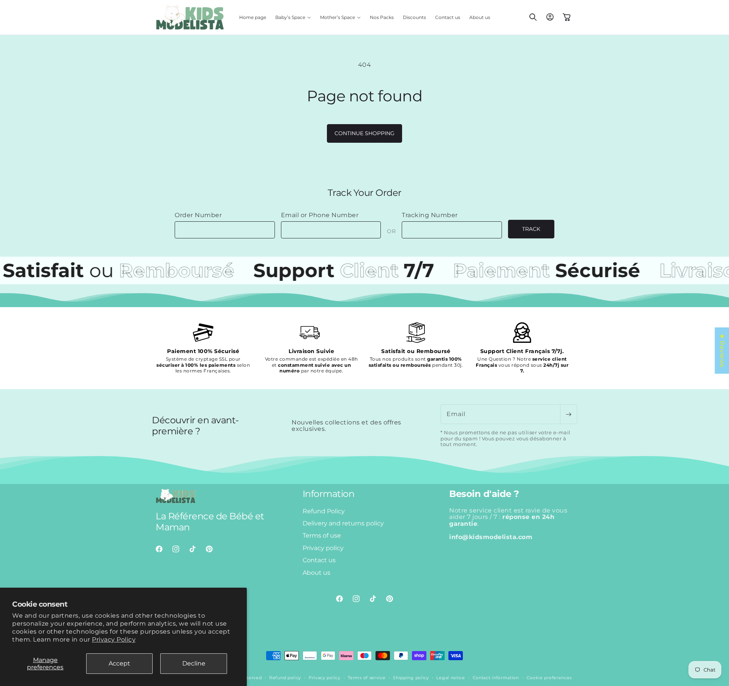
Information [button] (329, 494)
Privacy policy (323, 548)
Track (531, 229)
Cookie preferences (549, 677)
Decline (193, 663)
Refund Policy (324, 511)
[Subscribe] (568, 414)
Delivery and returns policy (343, 523)
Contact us (319, 560)
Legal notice (450, 677)
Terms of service (366, 677)
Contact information (496, 677)
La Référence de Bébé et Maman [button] (210, 522)
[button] (293, 17)
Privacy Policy (114, 639)
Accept (119, 663)
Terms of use (322, 535)
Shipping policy (411, 677)
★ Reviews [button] (722, 350)
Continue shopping (364, 133)
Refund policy (285, 677)
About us (316, 572)
